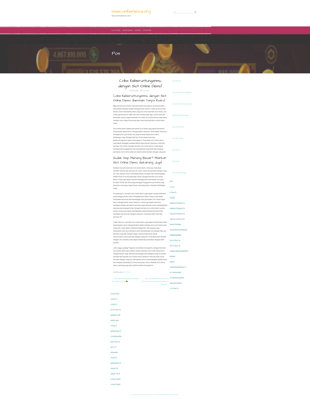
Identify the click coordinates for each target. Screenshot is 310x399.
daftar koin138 (116, 331)
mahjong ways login (177, 219)
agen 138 (173, 192)
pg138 (172, 187)
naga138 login (116, 309)
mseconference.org (131, 11)
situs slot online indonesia (182, 104)
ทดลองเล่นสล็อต (175, 235)
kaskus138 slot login (177, 203)
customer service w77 (178, 267)
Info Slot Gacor (177, 138)
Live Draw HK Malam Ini (178, 229)
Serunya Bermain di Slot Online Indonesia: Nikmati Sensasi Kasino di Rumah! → (155, 281)
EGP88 (172, 197)
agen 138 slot (115, 379)
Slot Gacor (176, 150)
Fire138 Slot (176, 81)
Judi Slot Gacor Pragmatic (182, 92)
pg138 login (174, 288)
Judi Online (147, 30)
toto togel (114, 368)
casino (172, 261)
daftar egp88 (115, 315)
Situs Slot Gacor (178, 127)
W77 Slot (175, 161)
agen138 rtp (115, 293)
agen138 (114, 299)
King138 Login (175, 240)
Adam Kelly (146, 90)
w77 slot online (175, 272)
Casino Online (127, 30)
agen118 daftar (116, 336)
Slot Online (116, 30)
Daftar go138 (115, 373)
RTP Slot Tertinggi (179, 173)
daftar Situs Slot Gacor (180, 115)
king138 (113, 347)
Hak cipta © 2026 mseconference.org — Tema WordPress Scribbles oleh (152, 394)
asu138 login (115, 341)
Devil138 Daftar (175, 224)
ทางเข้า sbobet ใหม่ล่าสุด (179, 251)
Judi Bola (137, 30)
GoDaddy (176, 394)
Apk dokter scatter (177, 277)
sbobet (172, 256)
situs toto (114, 352)
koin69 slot (115, 320)
